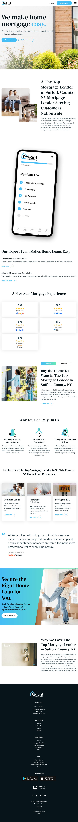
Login (39, 767)
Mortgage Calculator (39, 743)
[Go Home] (6, 3)
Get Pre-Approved (39, 762)
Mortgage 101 (39, 747)
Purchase (8, 40)
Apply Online (39, 760)
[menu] (75, 3)
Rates (39, 740)
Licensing (39, 808)
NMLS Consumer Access (39, 811)
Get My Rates (8, 615)
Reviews (39, 730)
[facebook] (36, 796)
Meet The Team (7, 280)
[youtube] (45, 796)
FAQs (39, 750)
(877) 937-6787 (39, 706)
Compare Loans (39, 745)
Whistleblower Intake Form (39, 764)
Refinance (24, 40)
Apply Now (5, 266)
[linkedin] (40, 796)
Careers (39, 728)
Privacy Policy (39, 806)
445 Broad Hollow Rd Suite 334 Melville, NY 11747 (39, 711)
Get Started (64, 3)
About (39, 723)
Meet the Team (39, 726)
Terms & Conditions (39, 803)
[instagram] (33, 796)
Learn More (45, 403)
